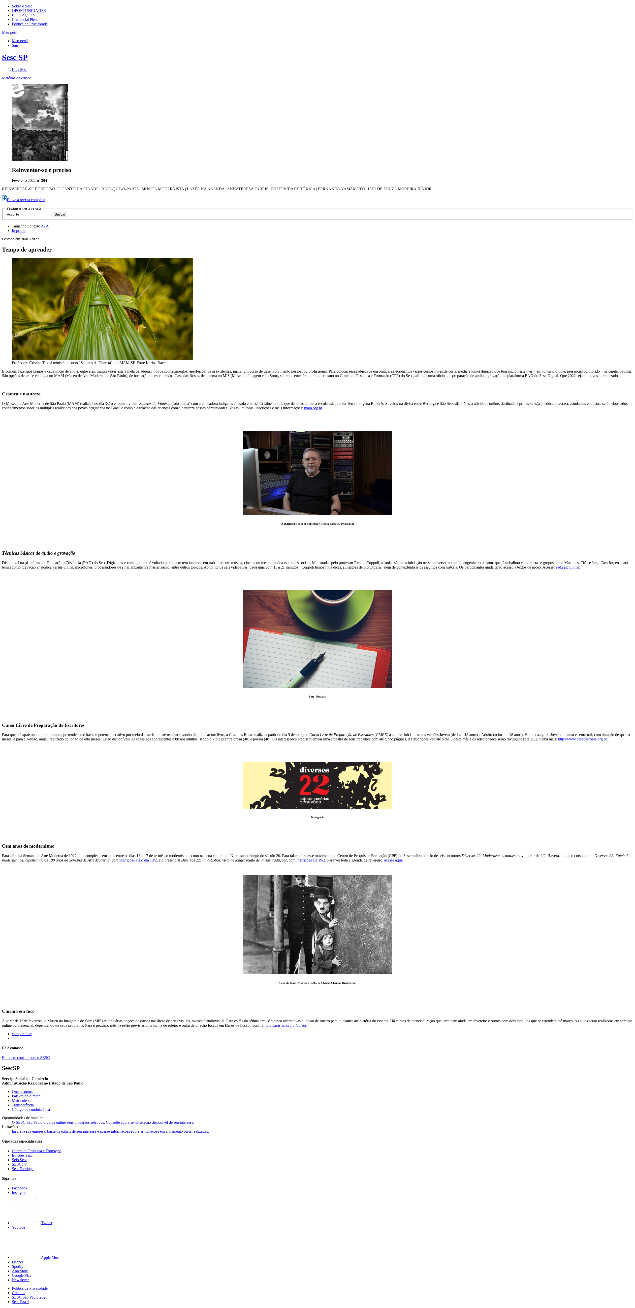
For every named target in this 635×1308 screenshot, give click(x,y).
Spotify (17, 1266)
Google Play (22, 1275)
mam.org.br (313, 408)
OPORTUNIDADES (29, 10)
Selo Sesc (19, 1160)
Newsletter (20, 1280)
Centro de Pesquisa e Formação (36, 1151)
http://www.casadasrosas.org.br (582, 739)
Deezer (17, 1262)
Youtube (18, 1227)
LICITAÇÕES (23, 15)
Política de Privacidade (30, 24)
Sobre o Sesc (22, 6)
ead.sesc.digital (567, 567)
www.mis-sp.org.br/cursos (286, 1025)
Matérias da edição (16, 78)
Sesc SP (15, 57)
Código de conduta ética (31, 1109)
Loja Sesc (19, 69)
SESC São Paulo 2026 (29, 1297)
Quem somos (22, 1091)
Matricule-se (21, 1100)
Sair (15, 45)
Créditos (18, 1293)
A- (43, 226)
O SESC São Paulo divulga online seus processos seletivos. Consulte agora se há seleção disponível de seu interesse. (103, 1122)
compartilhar (22, 1034)
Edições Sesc (22, 1155)
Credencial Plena (25, 19)
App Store (20, 1271)
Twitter (46, 1223)
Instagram (19, 1192)
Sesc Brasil (20, 1302)
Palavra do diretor (26, 1096)
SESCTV (19, 1164)
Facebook (19, 1188)
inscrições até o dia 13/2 (138, 860)
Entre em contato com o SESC (26, 1057)
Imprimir (19, 230)
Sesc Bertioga (22, 1169)
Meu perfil (20, 41)
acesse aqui (393, 860)
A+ (48, 226)
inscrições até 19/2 (310, 860)
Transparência (23, 1105)
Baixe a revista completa (26, 200)
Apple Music (51, 1257)
